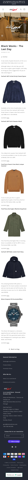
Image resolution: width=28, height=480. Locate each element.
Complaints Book (15, 470)
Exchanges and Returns (9, 361)
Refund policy (20, 462)
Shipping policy (23, 465)
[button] (3, 9)
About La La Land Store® (9, 378)
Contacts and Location (9, 382)
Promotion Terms (7, 368)
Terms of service (14, 465)
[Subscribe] (22, 436)
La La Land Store (12, 462)
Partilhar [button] (5, 57)
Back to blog (15, 349)
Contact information (11, 467)
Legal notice (20, 467)
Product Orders (7, 365)
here (8, 118)
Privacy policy (6, 465)
